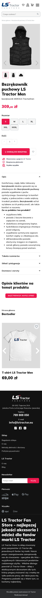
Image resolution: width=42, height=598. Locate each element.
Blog (3, 467)
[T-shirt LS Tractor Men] (21, 345)
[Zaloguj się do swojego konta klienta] (27, 4)
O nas (4, 444)
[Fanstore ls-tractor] (10, 5)
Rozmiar (6, 115)
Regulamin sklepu (9, 440)
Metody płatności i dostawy (13, 447)
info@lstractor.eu (21, 422)
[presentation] (4, 350)
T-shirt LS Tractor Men (17, 372)
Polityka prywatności (10, 451)
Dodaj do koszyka (17, 152)
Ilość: (4, 135)
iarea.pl (25, 595)
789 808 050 (21, 415)
